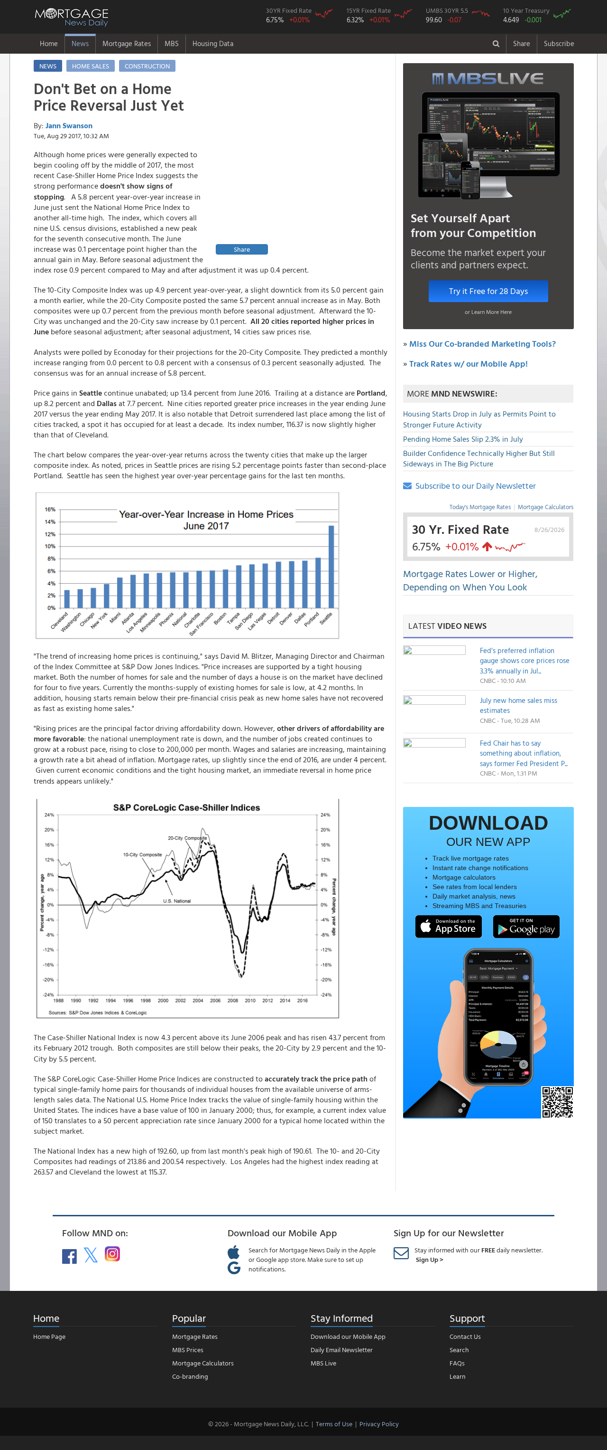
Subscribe (559, 43)
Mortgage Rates (126, 43)
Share (521, 43)
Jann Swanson (69, 125)
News (80, 43)
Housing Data (213, 43)
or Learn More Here (488, 311)
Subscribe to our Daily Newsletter (474, 485)
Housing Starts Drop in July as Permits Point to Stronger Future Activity (479, 419)
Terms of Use (334, 1424)
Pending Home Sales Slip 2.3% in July (463, 439)
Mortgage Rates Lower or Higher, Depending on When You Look (470, 580)
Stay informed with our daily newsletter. (478, 1254)
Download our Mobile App (348, 1336)
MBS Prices (187, 1350)
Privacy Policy (379, 1424)
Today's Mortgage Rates (480, 507)
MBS (172, 43)
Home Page (49, 1336)
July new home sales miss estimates (518, 705)
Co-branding (190, 1376)
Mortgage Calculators (545, 507)
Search (459, 1350)
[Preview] (299, 168)
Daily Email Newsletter (342, 1350)
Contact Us (465, 1336)
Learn (458, 1376)
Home (49, 43)
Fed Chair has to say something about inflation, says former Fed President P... (524, 753)
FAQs (457, 1363)
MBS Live (323, 1363)
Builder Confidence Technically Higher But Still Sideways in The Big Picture (479, 458)
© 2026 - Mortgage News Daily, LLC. (258, 1424)
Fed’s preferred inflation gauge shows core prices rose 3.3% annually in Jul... (525, 660)
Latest (447, 625)
